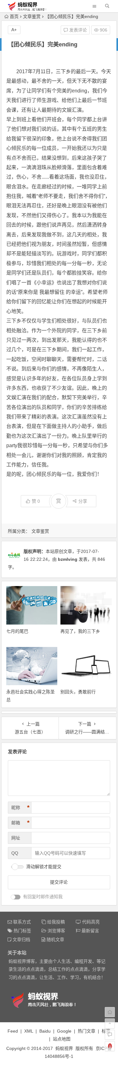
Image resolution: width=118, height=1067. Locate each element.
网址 (15, 837)
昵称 (20, 807)
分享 (82, 501)
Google (64, 1031)
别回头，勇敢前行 (78, 691)
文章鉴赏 (32, 16)
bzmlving (67, 559)
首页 (14, 16)
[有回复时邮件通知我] (15, 897)
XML (28, 1031)
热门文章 (86, 1031)
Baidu (45, 1031)
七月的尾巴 (17, 631)
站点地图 (61, 1038)
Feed (13, 1031)
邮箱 (20, 822)
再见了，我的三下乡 (80, 631)
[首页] (110, 1012)
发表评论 (77, 30)
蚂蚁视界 (64, 1048)
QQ (14, 853)
